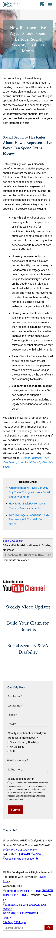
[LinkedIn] (25, 854)
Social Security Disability (24, 742)
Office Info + (10, 849)
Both (12, 751)
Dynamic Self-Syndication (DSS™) (23, 915)
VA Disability (16, 746)
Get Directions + (27, 849)
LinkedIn (32, 555)
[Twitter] (22, 854)
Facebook (12, 555)
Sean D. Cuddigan (13, 540)
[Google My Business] (19, 858)
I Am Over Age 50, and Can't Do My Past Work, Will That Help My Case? (29, 519)
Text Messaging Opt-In (20, 778)
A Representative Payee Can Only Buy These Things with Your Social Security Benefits (29, 492)
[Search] (48, 928)
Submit (15, 810)
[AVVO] (38, 854)
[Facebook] (20, 854)
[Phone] (42, 4)
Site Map (8, 922)
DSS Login (20, 922)
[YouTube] (29, 854)
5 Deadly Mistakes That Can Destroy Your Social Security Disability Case (28, 462)
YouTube (46, 555)
